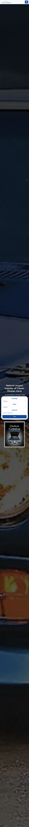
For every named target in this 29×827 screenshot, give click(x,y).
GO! (15, 417)
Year (14, 404)
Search (14, 410)
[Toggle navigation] (26, 2)
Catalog (14, 398)
